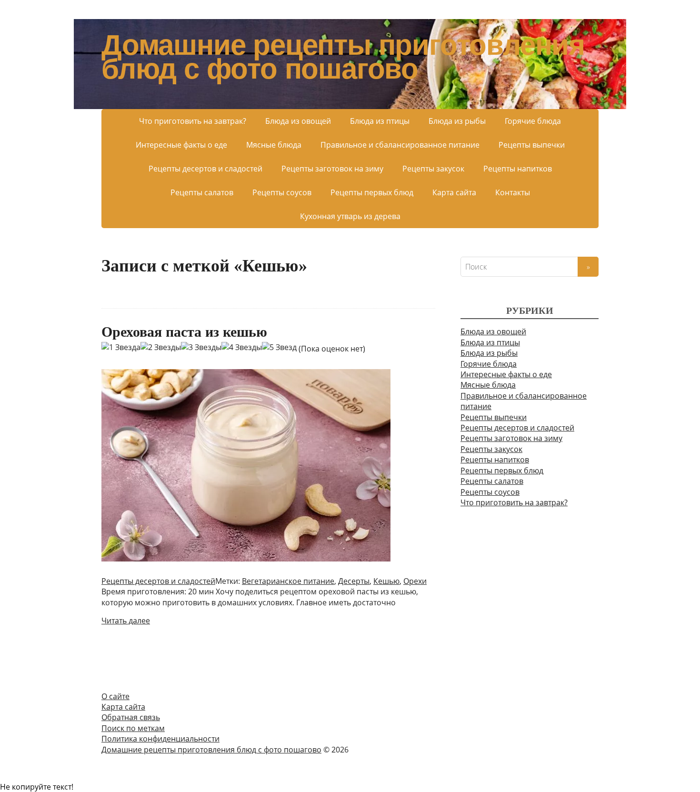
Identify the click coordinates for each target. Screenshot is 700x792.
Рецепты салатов (201, 192)
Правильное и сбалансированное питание (400, 145)
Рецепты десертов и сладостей (205, 168)
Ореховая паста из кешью (184, 332)
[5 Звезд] (279, 347)
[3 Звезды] (201, 347)
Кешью (386, 581)
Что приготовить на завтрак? (192, 121)
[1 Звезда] (120, 347)
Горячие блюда (533, 121)
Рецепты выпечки (532, 145)
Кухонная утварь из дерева (350, 216)
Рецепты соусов (281, 192)
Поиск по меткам (133, 728)
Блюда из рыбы (457, 121)
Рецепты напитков (517, 168)
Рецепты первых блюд (371, 192)
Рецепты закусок (433, 168)
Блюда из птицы (380, 121)
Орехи (415, 581)
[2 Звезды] (160, 347)
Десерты (354, 581)
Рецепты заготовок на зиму (332, 168)
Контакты (512, 192)
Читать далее (125, 620)
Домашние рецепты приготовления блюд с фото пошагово (343, 57)
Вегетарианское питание (288, 581)
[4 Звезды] (241, 347)
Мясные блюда (273, 145)
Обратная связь (130, 717)
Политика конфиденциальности (160, 738)
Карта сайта (454, 192)
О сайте (115, 696)
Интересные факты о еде (181, 145)
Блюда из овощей (298, 121)
